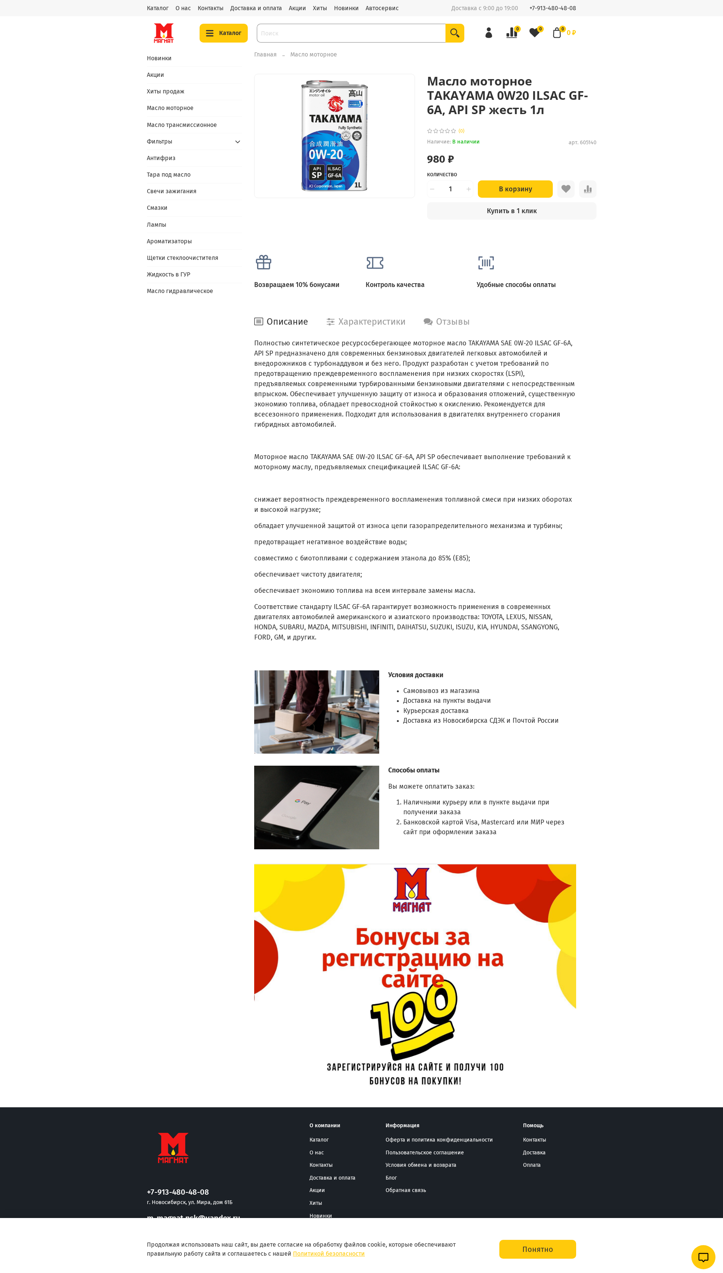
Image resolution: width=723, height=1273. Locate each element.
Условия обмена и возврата (421, 1165)
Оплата (532, 1165)
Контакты (211, 8)
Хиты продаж (166, 91)
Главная (265, 54)
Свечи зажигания (172, 191)
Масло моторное (313, 54)
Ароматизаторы (169, 241)
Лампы (156, 224)
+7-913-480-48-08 (552, 8)
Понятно (537, 1249)
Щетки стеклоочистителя (182, 257)
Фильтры (159, 141)
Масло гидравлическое (180, 291)
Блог (391, 1178)
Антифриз (161, 158)
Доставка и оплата (256, 8)
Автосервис (382, 8)
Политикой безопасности (329, 1253)
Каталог (158, 8)
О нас (183, 8)
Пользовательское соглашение (425, 1152)
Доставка (534, 1152)
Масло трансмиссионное (182, 124)
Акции (297, 8)
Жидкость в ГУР (168, 274)
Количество (442, 174)
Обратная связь (406, 1190)
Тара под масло (169, 174)
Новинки (346, 8)
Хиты (320, 8)
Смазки (157, 207)
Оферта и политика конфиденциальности (439, 1140)
